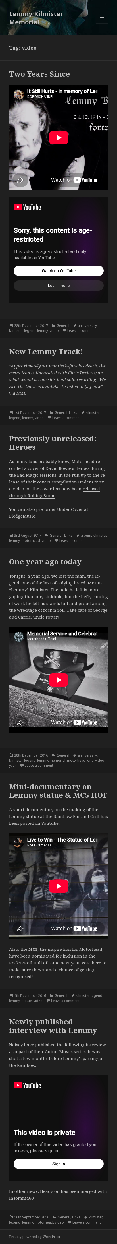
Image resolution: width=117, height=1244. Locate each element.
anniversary (87, 325)
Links (73, 412)
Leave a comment (81, 330)
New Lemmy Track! (46, 351)
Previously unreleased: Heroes (52, 442)
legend (29, 330)
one (90, 760)
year (12, 765)
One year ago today (45, 561)
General (63, 325)
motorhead (31, 540)
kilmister (15, 330)
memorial (57, 760)
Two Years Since (39, 74)
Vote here (91, 963)
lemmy (42, 330)
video (54, 330)
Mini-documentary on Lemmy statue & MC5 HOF (58, 790)
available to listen (60, 386)
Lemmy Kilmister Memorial (36, 17)
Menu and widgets (102, 23)
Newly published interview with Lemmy (53, 1025)
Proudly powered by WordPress (35, 1236)
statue (27, 1000)
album (86, 535)
